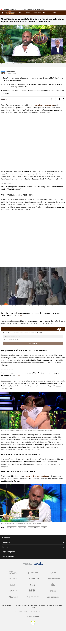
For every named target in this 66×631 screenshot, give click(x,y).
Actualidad (6, 537)
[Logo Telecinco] (33, 573)
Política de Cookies (47, 605)
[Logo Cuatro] (53, 573)
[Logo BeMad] (53, 585)
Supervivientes (10, 71)
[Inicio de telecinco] (2, 13)
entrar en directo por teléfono (37, 476)
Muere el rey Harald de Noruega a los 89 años (32, 9)
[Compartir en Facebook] (63, 99)
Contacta (33, 607)
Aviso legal (4, 605)
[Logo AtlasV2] (13, 597)
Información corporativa (13, 605)
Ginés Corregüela (11, 527)
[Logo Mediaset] (33, 565)
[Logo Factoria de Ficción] (53, 579)
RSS (63, 605)
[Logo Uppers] (12, 591)
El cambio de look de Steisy (10, 9)
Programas (6, 542)
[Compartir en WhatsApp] (51, 99)
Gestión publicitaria (57, 605)
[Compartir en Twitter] (55, 99)
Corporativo (6, 547)
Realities (44, 527)
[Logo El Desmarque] (33, 578)
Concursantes (22, 527)
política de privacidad (13, 339)
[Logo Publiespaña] (33, 597)
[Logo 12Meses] (53, 591)
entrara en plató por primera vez (42, 105)
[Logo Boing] (12, 585)
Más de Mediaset (8, 556)
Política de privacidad (24, 605)
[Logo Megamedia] (34, 616)
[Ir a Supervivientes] (10, 12)
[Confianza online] (33, 624)
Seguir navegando (8, 552)
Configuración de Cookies (36, 605)
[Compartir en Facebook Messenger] (59, 99)
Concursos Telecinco (34, 527)
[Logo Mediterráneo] (53, 597)
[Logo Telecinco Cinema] (33, 590)
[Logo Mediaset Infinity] (13, 573)
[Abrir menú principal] (63, 13)
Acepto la (11, 339)
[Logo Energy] (33, 585)
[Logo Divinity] (13, 579)
